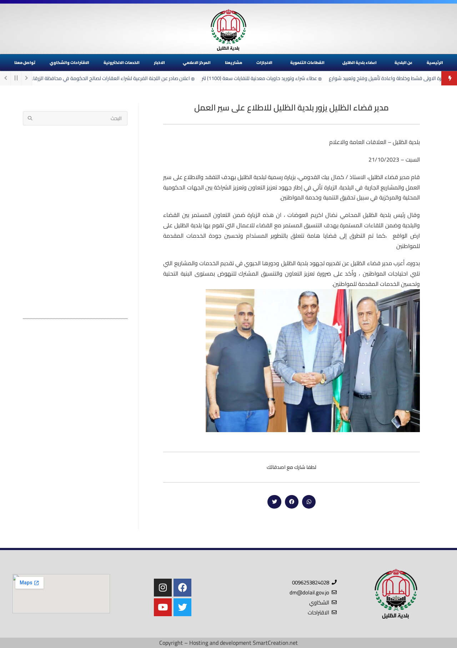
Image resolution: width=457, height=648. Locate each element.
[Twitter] (182, 607)
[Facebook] (182, 588)
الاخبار (159, 62)
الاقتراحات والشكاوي (69, 62)
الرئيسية (435, 62)
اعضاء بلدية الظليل (359, 62)
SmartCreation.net (275, 642)
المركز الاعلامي (197, 62)
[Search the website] (75, 117)
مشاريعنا (233, 62)
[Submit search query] (30, 118)
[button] (309, 502)
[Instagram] (163, 588)
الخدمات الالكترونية (122, 62)
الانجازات (264, 62)
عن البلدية (403, 62)
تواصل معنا (24, 62)
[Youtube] (163, 607)
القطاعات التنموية (307, 62)
